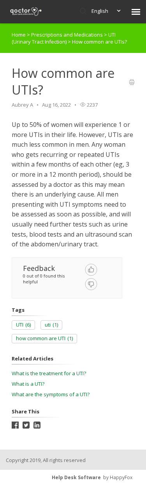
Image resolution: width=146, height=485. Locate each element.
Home (19, 34)
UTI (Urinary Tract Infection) (64, 38)
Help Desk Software (76, 477)
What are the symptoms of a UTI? (51, 394)
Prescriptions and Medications (67, 34)
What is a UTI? (28, 383)
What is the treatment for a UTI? (49, 373)
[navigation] (136, 11)
